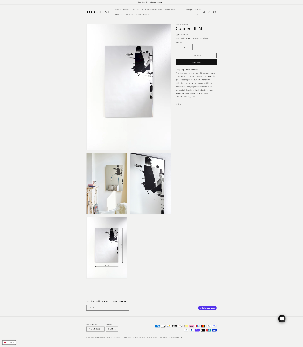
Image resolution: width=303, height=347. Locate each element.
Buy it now (196, 62)
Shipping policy (152, 337)
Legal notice (163, 337)
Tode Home (94, 337)
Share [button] (180, 104)
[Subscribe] (126, 308)
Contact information (175, 337)
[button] (117, 9)
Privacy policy (128, 337)
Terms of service (140, 337)
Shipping (189, 38)
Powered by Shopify (104, 337)
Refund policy (117, 337)
